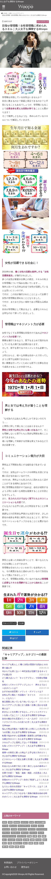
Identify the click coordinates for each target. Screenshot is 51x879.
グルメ (41, 826)
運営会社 (25, 867)
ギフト (34, 826)
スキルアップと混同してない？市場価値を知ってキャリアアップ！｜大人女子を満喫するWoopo (23, 745)
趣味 (11, 847)
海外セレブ (18, 843)
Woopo (16, 822)
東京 (4, 843)
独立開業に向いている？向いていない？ (19, 702)
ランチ (41, 833)
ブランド (6, 833)
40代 (4, 822)
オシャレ (13, 826)
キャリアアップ (10, 623)
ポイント (25, 833)
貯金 (41, 843)
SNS (10, 822)
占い (4, 840)
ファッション (41, 829)
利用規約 (8, 862)
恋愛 (32, 840)
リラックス (22, 836)
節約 (36, 843)
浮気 (10, 843)
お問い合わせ (10, 867)
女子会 (19, 840)
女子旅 (26, 840)
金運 (22, 847)
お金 (31, 822)
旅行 (44, 840)
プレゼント (15, 833)
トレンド (32, 829)
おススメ (24, 822)
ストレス (6, 829)
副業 (44, 836)
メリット (33, 833)
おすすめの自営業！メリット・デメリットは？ (22, 691)
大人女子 (11, 840)
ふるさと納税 (40, 822)
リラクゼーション (9, 836)
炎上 (25, 843)
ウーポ (5, 826)
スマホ (14, 829)
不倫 (29, 836)
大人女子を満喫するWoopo (12, 2)
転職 (16, 847)
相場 (30, 843)
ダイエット (22, 829)
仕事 (22, 623)
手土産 (38, 840)
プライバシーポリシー (27, 862)
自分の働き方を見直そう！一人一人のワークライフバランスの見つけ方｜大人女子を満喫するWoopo (24, 722)
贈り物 (5, 847)
